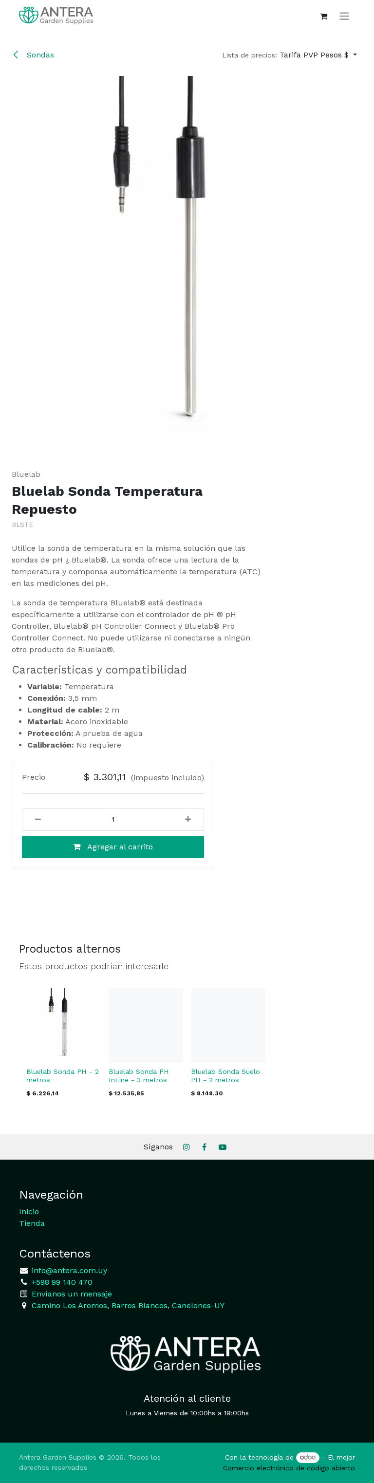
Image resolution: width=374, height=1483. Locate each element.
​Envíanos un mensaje (72, 1293)
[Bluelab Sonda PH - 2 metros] (63, 1025)
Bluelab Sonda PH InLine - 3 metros (139, 1076)
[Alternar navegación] (344, 16)
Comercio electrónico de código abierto (289, 1468)
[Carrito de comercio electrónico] (323, 16)
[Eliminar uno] (34, 819)
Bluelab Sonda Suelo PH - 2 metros (225, 1076)
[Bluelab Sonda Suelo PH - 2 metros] (228, 1025)
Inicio (29, 1211)
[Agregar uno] (191, 819)
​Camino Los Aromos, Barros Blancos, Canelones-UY (128, 1305)
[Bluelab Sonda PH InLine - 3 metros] (146, 1025)
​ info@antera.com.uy (68, 1270)
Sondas (39, 54)
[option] (187, 1045)
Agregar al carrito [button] (119, 846)
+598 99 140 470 (61, 1282)
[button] (289, 55)
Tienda (32, 1223)
